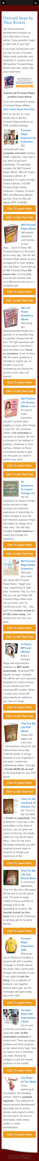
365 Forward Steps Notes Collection (28, 564)
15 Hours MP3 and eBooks (26, 647)
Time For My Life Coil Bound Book (28, 874)
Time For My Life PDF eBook (28, 727)
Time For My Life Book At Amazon (28, 802)
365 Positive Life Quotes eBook (28, 402)
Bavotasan (27, 1158)
